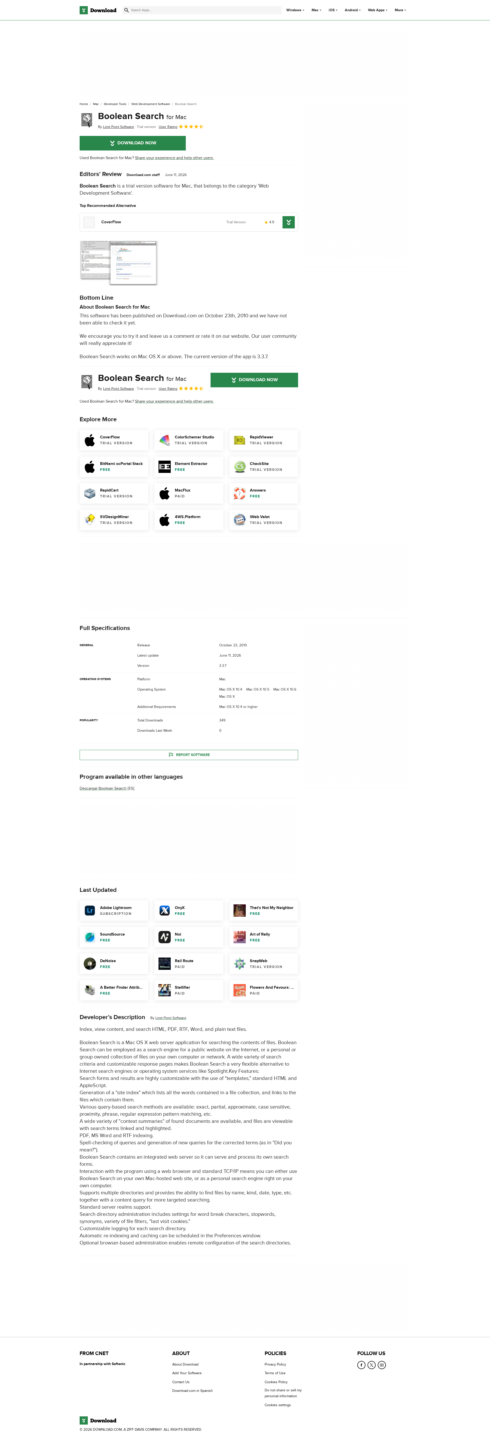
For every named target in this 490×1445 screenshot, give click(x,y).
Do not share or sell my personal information (283, 1393)
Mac (315, 10)
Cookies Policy (276, 1382)
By (116, 127)
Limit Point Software (170, 1018)
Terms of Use (275, 1373)
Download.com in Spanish (192, 1391)
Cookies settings (278, 1405)
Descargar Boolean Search (103, 788)
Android (351, 10)
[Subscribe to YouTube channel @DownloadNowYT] (382, 1365)
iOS (332, 10)
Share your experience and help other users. (174, 157)
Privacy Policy (275, 1364)
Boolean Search (142, 116)
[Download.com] (98, 10)
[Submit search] (126, 10)
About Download (185, 1364)
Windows (293, 10)
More (399, 10)
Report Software (193, 754)
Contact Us (181, 1382)
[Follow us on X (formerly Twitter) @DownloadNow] (372, 1365)
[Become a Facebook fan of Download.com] (361, 1365)
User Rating (168, 127)
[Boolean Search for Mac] (87, 120)
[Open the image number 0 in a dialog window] (119, 263)
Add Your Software (187, 1373)
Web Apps (376, 10)
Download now (136, 143)
